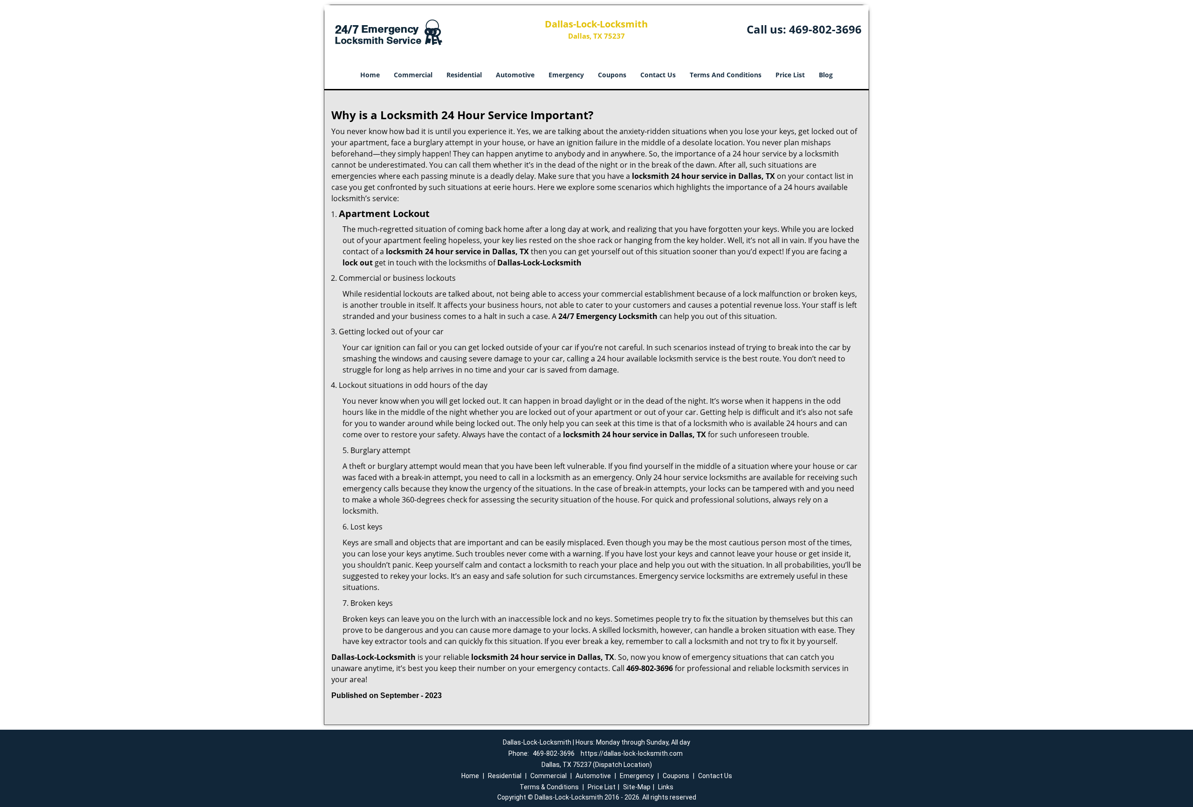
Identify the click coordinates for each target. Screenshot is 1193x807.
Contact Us (658, 74)
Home (370, 74)
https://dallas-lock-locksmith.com (632, 753)
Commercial (413, 74)
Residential (464, 74)
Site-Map (637, 787)
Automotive (515, 74)
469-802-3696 (825, 29)
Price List (790, 74)
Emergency (566, 74)
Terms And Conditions (725, 74)
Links (665, 787)
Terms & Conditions (549, 787)
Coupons (612, 74)
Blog (826, 74)
